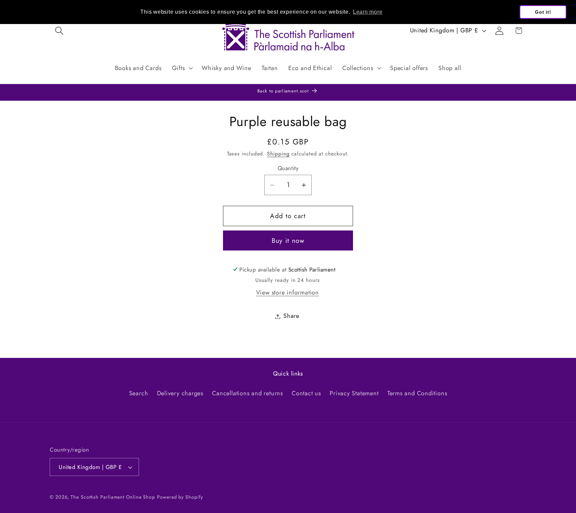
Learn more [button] (368, 12)
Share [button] (291, 316)
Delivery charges (180, 393)
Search (138, 393)
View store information (287, 292)
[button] (59, 30)
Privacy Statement (354, 393)
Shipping (278, 154)
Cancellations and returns (247, 393)
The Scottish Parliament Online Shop (113, 497)
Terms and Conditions (417, 393)
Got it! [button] (543, 12)
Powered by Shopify (180, 497)
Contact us (306, 393)
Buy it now (288, 240)
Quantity (288, 168)
